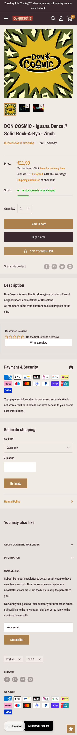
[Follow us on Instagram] (15, 679)
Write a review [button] (38, 342)
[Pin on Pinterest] (54, 266)
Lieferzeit (37, 174)
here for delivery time (52, 168)
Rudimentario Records (19, 143)
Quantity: (9, 208)
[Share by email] (70, 266)
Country (9, 438)
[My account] (61, 18)
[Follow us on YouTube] (30, 679)
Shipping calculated (28, 180)
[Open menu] (6, 18)
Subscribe (16, 639)
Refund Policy (12, 501)
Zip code (9, 458)
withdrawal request (38, 726)
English (10, 659)
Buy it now (38, 237)
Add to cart (39, 224)
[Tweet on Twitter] (62, 266)
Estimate (15, 483)
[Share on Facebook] (46, 266)
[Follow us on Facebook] (7, 679)
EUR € (31, 659)
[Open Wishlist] (71, 729)
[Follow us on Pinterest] (22, 679)
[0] (69, 18)
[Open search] (53, 18)
